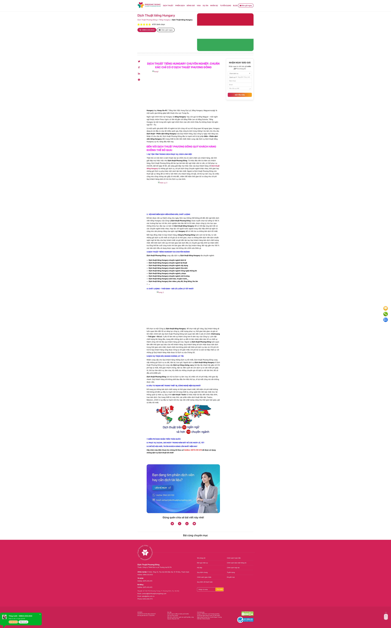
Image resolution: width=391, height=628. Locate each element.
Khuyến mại (231, 577)
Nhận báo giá (23, 622)
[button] (166, 30)
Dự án (205, 5)
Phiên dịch (180, 5)
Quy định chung (202, 572)
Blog (235, 5)
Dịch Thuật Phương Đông (147, 20)
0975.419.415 (147, 581)
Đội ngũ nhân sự (202, 563)
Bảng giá (191, 5)
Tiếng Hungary (164, 20)
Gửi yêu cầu (240, 95)
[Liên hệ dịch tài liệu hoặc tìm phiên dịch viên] (183, 488)
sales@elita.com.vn (148, 596)
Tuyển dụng (225, 5)
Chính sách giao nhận (204, 577)
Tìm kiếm (220, 589)
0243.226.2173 (147, 599)
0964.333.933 (148, 574)
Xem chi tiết (213, 615)
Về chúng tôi (201, 558)
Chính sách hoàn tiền (234, 558)
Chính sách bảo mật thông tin (236, 563)
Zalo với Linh (13, 622)
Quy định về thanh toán (205, 582)
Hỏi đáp (199, 567)
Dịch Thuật (168, 5)
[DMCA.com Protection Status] (247, 613)
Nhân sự (214, 5)
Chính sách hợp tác (233, 567)
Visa (199, 5)
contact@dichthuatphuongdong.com (154, 593)
